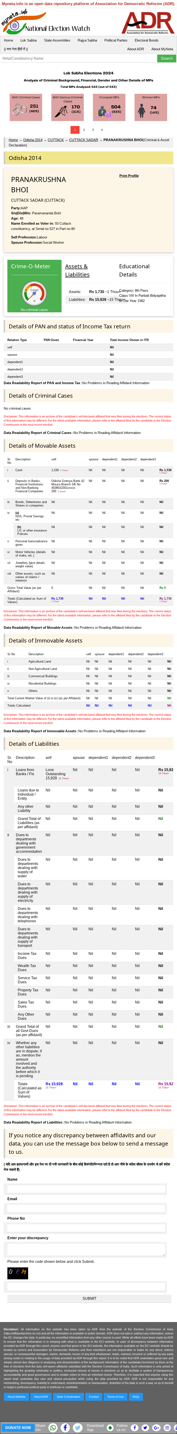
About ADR (135, 49)
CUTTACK (56, 140)
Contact (94, 1396)
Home (8, 40)
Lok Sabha (29, 40)
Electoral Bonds (147, 40)
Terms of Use (115, 1396)
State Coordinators (68, 1396)
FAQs (136, 1396)
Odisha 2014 (32, 140)
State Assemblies (57, 40)
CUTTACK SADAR (83, 140)
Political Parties (115, 40)
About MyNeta (162, 49)
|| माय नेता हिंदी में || (16, 49)
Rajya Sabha (87, 40)
